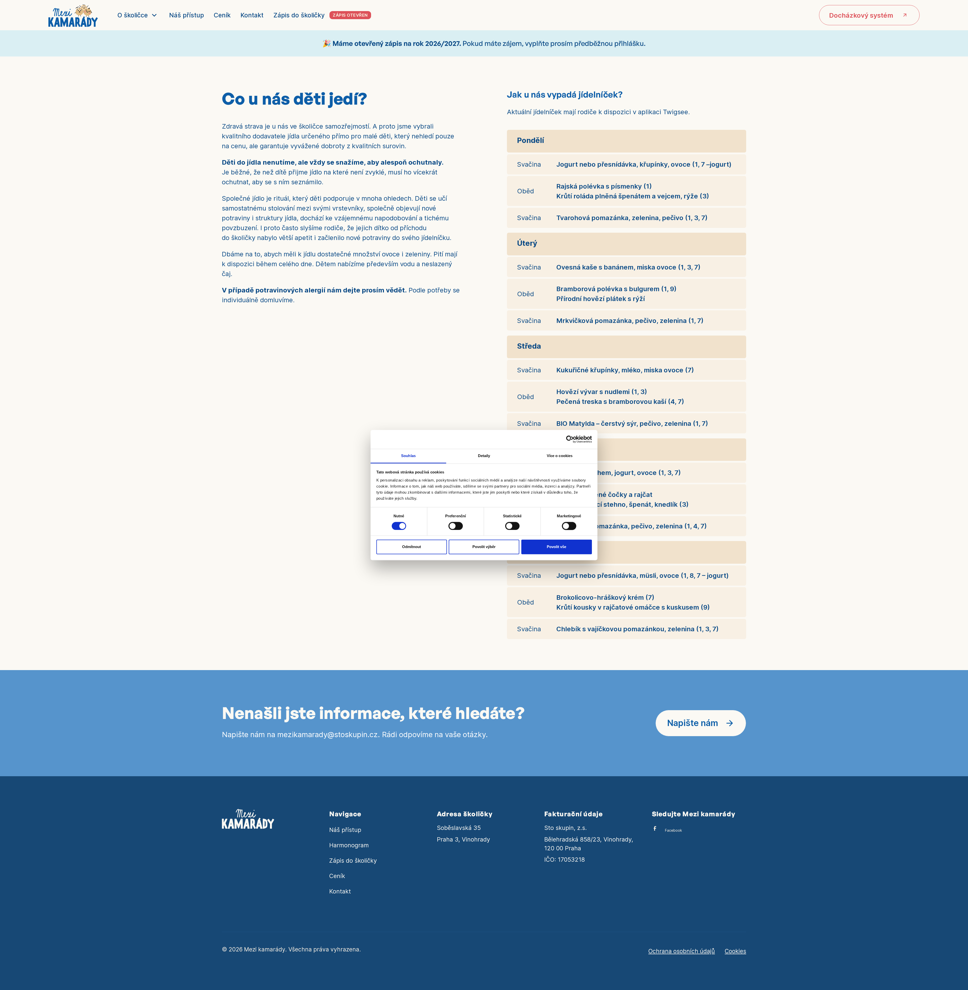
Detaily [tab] (484, 456)
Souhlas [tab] (408, 456)
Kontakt (251, 15)
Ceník (222, 15)
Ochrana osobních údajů (681, 951)
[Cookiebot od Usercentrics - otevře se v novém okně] (570, 439)
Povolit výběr (484, 547)
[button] (137, 15)
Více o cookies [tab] (559, 456)
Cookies (735, 951)
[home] (73, 15)
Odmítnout (411, 547)
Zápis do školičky (353, 860)
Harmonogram (349, 845)
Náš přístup (186, 15)
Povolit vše (556, 547)
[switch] (455, 526)
